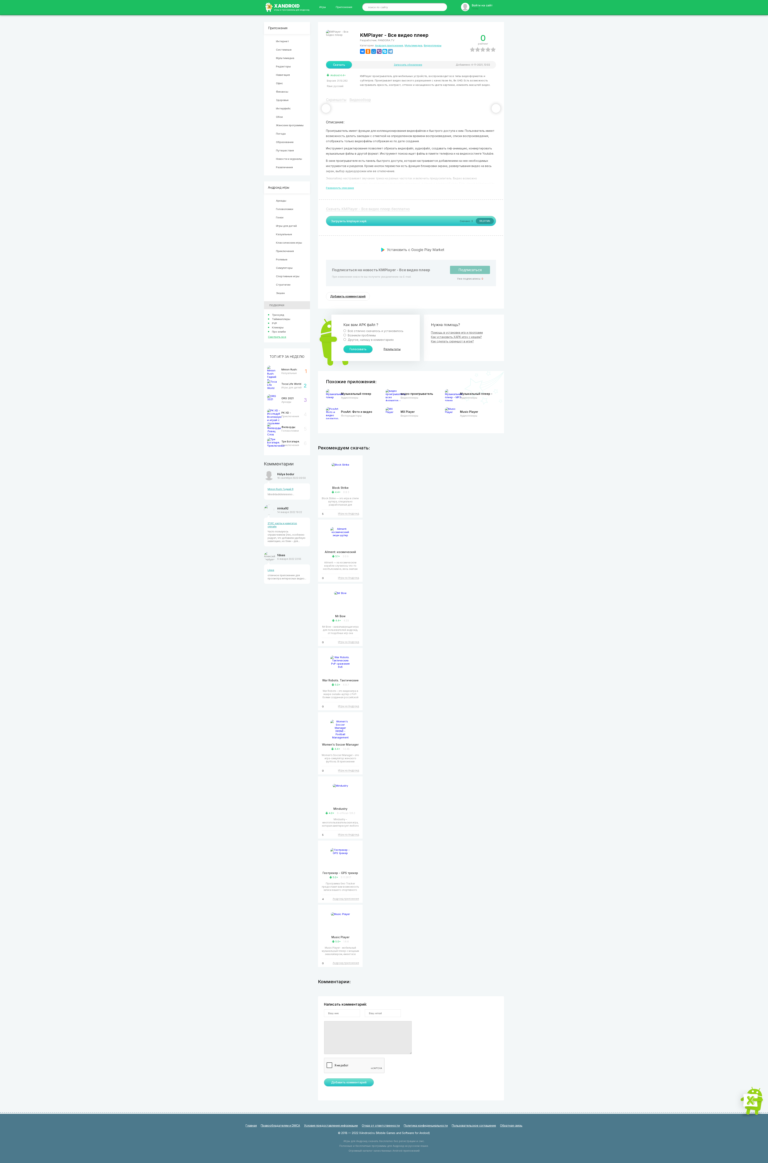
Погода (281, 133)
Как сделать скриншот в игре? (452, 341)
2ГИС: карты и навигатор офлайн (282, 525)
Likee (271, 570)
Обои (279, 116)
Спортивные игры (287, 276)
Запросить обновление (408, 64)
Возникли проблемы (361, 335)
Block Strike (340, 487)
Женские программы (290, 125)
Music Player (340, 937)
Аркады (281, 200)
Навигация (283, 74)
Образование (285, 142)
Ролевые (281, 259)
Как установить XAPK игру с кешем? (456, 337)
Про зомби (279, 331)
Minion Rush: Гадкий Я (280, 489)
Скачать (339, 64)
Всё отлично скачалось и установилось (375, 331)
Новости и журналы (289, 158)
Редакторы (283, 66)
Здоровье (282, 100)
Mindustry (340, 808)
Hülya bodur (285, 474)
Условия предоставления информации (331, 1125)
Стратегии (283, 284)
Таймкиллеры (281, 319)
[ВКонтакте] (362, 51)
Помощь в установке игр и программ (457, 332)
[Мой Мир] (373, 51)
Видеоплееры (432, 45)
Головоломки (284, 209)
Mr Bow (340, 616)
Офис (279, 83)
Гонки (279, 217)
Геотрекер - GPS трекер (340, 873)
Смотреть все (277, 336)
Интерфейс (283, 108)
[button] (326, 108)
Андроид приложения (389, 45)
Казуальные (284, 234)
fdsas (281, 555)
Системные (284, 49)
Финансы (282, 91)
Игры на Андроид (348, 513)
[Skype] (384, 51)
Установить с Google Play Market (415, 250)
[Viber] (379, 51)
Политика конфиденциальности (426, 1125)
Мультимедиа (285, 58)
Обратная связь (511, 1125)
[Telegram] (390, 51)
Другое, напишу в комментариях (370, 339)
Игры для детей (286, 225)
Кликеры (278, 327)
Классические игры (289, 242)
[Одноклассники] (368, 51)
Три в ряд (278, 314)
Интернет (282, 41)
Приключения (285, 251)
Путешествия (285, 150)
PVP (274, 323)
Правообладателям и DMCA (280, 1125)
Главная (251, 1125)
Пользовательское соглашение (474, 1125)
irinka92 (283, 508)
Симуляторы (284, 267)
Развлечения (284, 167)
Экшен (280, 293)
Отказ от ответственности (381, 1125)
